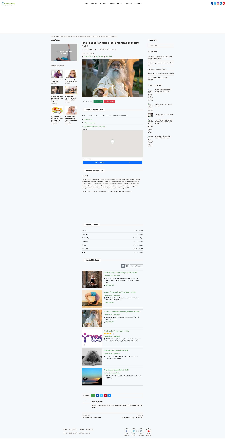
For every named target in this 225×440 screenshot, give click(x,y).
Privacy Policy (73, 429)
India (72, 36)
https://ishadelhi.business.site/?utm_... (95, 126)
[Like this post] (93, 395)
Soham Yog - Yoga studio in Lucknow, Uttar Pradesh (163, 137)
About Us (94, 3)
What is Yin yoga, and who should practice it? (161, 73)
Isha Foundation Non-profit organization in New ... (122, 312)
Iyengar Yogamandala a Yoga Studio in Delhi (120, 292)
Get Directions (99, 162)
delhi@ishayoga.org (89, 123)
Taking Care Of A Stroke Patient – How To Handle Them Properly (71, 119)
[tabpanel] (112, 78)
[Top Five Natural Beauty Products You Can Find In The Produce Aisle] (57, 110)
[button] (52, 52)
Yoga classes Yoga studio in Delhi (116, 370)
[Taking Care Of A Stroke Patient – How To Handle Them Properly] (71, 110)
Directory (103, 3)
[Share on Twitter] (101, 395)
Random (136, 266)
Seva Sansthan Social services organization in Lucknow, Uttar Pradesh (163, 121)
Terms (82, 429)
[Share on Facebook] (97, 395)
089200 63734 (110, 285)
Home (86, 3)
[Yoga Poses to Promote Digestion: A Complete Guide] (71, 90)
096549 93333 (88, 119)
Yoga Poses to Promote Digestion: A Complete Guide (71, 98)
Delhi (77, 36)
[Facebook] (212, 3)
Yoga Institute (108, 275)
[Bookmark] (84, 286)
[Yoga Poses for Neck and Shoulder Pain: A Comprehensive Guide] (57, 90)
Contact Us (128, 3)
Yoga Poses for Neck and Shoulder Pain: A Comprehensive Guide (57, 99)
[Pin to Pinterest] (105, 395)
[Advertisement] (112, 19)
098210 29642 (110, 302)
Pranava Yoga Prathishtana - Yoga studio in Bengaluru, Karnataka (163, 91)
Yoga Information (114, 3)
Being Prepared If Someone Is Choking (71, 80)
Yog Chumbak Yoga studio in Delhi (116, 331)
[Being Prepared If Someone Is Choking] (71, 74)
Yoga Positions (92, 49)
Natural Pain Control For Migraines (57, 80)
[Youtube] (224, 3)
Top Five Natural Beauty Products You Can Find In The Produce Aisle (57, 119)
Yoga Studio (116, 275)
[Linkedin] (221, 3)
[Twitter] (215, 3)
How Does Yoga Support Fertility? (157, 69)
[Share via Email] (109, 395)
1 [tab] (113, 98)
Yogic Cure (138, 3)
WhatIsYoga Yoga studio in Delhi (116, 350)
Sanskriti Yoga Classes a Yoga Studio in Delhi (120, 273)
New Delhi (82, 36)
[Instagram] (218, 3)
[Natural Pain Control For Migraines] (57, 74)
